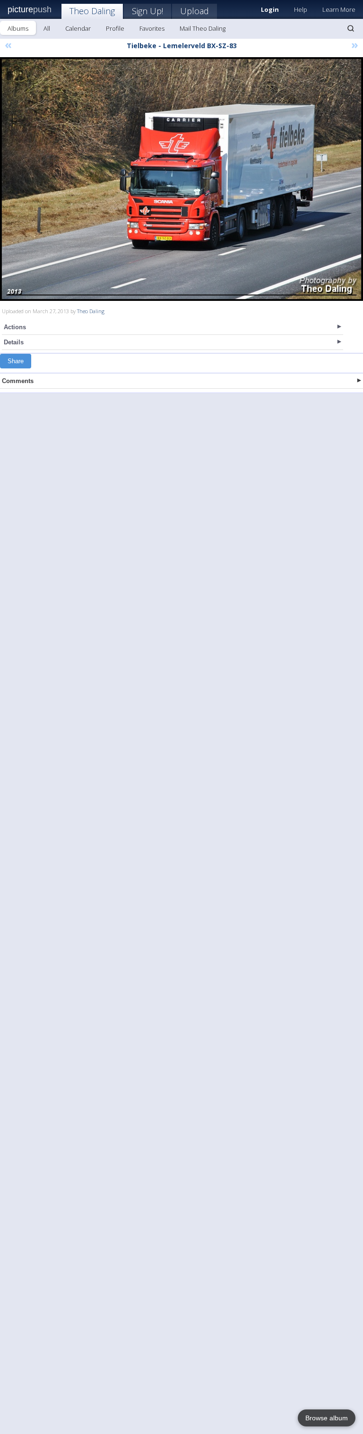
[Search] (350, 28)
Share (16, 361)
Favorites (151, 28)
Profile (115, 28)
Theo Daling (92, 11)
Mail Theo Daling (202, 28)
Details (14, 342)
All (46, 28)
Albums (18, 28)
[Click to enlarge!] (181, 179)
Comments (18, 380)
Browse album (326, 1418)
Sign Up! (147, 11)
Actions (15, 327)
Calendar (78, 28)
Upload (194, 11)
